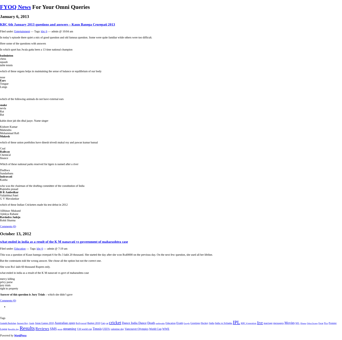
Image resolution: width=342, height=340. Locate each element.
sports (60, 329)
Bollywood (81, 323)
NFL (297, 323)
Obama (303, 323)
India (211, 323)
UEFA (106, 329)
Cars (103, 323)
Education (20, 248)
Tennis (97, 329)
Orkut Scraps (312, 323)
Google (187, 323)
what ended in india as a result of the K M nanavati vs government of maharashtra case (64, 242)
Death (151, 323)
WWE (165, 329)
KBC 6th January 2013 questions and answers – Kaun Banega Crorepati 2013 (57, 24)
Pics (326, 323)
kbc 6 (44, 31)
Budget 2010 (93, 323)
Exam (179, 323)
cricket (115, 322)
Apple (31, 323)
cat (107, 323)
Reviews (42, 328)
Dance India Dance (134, 323)
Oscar (320, 323)
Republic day (13, 329)
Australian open (65, 323)
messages (278, 323)
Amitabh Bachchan (8, 323)
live (260, 322)
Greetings (195, 323)
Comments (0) (8, 226)
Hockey (204, 323)
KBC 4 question (248, 323)
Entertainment (22, 31)
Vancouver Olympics (136, 328)
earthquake (160, 323)
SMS (53, 329)
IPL (236, 322)
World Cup (155, 329)
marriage (268, 323)
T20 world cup (84, 329)
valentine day (117, 329)
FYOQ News (15, 7)
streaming (69, 329)
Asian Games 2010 (44, 323)
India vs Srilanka (223, 323)
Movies (289, 323)
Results (27, 328)
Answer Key (22, 323)
